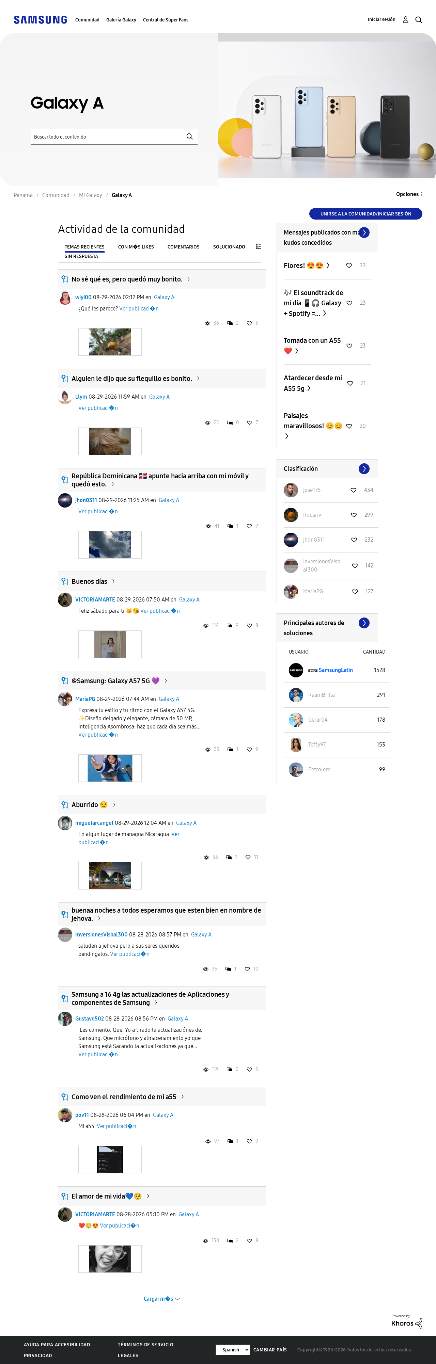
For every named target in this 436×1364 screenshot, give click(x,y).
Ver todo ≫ (327, 232)
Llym (81, 397)
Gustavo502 (89, 1018)
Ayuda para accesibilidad (57, 1345)
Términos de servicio (145, 1345)
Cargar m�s (158, 1299)
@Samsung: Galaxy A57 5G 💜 (116, 681)
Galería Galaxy (121, 20)
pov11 (82, 1115)
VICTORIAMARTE (95, 599)
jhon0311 (86, 500)
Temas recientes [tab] (85, 247)
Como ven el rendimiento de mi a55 (124, 1097)
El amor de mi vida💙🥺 (107, 1196)
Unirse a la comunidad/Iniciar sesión (366, 214)
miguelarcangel (94, 823)
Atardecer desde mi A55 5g (313, 383)
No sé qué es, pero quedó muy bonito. (127, 279)
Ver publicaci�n (139, 308)
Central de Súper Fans (165, 20)
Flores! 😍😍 (304, 265)
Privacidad (38, 1356)
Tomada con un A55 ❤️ (312, 345)
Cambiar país (270, 1350)
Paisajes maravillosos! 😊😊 (313, 421)
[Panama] (40, 19)
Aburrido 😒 (90, 805)
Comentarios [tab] (184, 247)
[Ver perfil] (65, 297)
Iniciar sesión (381, 19)
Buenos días (89, 581)
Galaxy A (164, 297)
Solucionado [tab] (229, 247)
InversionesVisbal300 (101, 934)
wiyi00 (83, 297)
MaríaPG (85, 699)
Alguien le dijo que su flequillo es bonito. (132, 378)
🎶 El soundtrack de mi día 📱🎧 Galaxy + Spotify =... (313, 303)
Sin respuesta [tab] (81, 256)
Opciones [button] (407, 194)
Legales (128, 1356)
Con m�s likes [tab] (136, 247)
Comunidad (87, 20)
